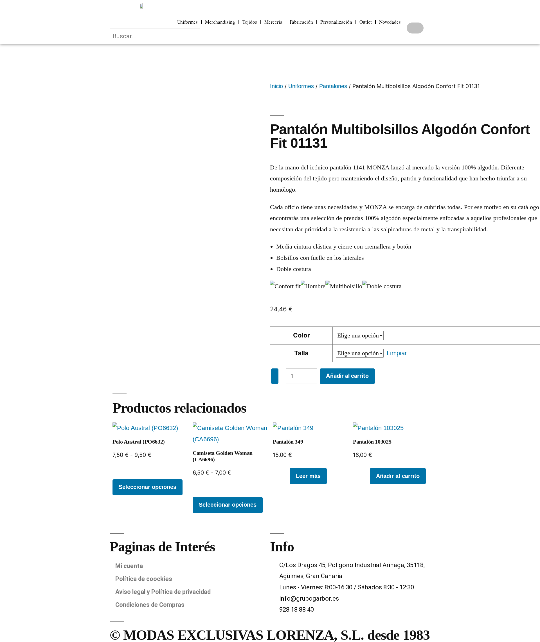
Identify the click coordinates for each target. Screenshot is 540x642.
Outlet (365, 22)
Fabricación (301, 22)
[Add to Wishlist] (274, 376)
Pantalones (333, 86)
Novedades (390, 22)
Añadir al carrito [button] (398, 476)
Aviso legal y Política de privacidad (163, 591)
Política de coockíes (143, 578)
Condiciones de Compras (149, 604)
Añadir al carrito (347, 375)
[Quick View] (286, 475)
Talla (301, 353)
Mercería (273, 22)
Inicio (276, 86)
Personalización (336, 22)
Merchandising (220, 22)
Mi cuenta (129, 565)
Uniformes (187, 22)
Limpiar (397, 353)
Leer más (308, 476)
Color (301, 335)
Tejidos (249, 22)
